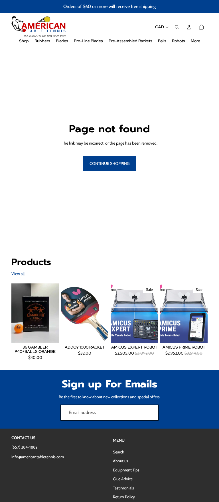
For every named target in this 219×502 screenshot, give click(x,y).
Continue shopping (109, 163)
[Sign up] (150, 412)
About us (120, 460)
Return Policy (124, 496)
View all (18, 273)
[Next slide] (104, 313)
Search (118, 452)
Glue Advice (123, 478)
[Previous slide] (65, 313)
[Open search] (177, 27)
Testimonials (123, 488)
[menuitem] (195, 41)
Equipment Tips (126, 470)
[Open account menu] (188, 27)
